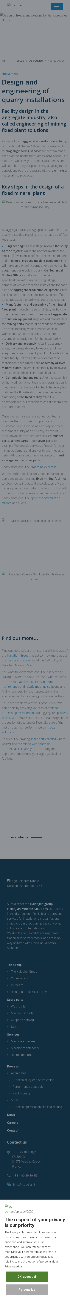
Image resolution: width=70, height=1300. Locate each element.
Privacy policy (13, 1266)
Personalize (27, 1289)
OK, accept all (27, 1276)
